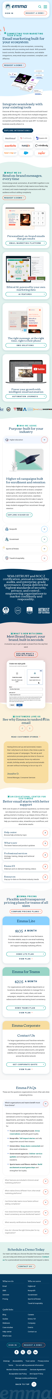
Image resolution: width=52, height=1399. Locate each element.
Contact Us (25, 1266)
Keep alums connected (30, 1146)
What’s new (7, 1336)
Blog (4, 1315)
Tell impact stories (27, 1138)
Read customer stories (24, 737)
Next (30, 728)
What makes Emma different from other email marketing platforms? (22, 1192)
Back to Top (23, 1384)
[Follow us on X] (23, 1352)
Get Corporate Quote (25, 1064)
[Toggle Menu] (45, 7)
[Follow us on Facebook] (16, 1352)
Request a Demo (33, 1345)
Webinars (6, 1323)
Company (31, 1323)
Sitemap (6, 1361)
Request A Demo (35, 13)
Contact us (32, 1332)
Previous (22, 728)
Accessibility (18, 1361)
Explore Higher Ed (18, 515)
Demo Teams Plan (25, 1008)
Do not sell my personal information (30, 1365)
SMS (4, 1291)
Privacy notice (43, 1361)
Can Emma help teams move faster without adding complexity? (21, 1202)
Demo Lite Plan (25, 954)
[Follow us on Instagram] (29, 1352)
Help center (7, 1332)
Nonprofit (13, 529)
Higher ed (31, 1286)
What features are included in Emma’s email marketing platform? (22, 1181)
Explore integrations (17, 130)
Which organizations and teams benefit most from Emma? (22, 1104)
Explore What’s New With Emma (25, 654)
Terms (10, 1365)
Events (30, 1327)
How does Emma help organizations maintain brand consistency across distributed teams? (22, 1213)
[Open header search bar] (39, 7)
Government (14, 539)
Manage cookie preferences (26, 1378)
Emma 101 (32, 1319)
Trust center (30, 1361)
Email (5, 1286)
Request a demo (13, 65)
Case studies (8, 1327)
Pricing (5, 1299)
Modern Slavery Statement (17, 1370)
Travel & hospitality (16, 558)
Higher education (16, 440)
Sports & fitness (12, 549)
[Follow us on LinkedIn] (35, 1352)
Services (6, 1295)
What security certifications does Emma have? (23, 1222)
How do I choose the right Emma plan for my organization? (22, 1231)
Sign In (9, 13)
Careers (31, 1315)
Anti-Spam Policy (36, 1374)
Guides (5, 1319)
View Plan (25, 959)
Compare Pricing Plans (25, 912)
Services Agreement (37, 1370)
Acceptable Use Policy (18, 1374)
